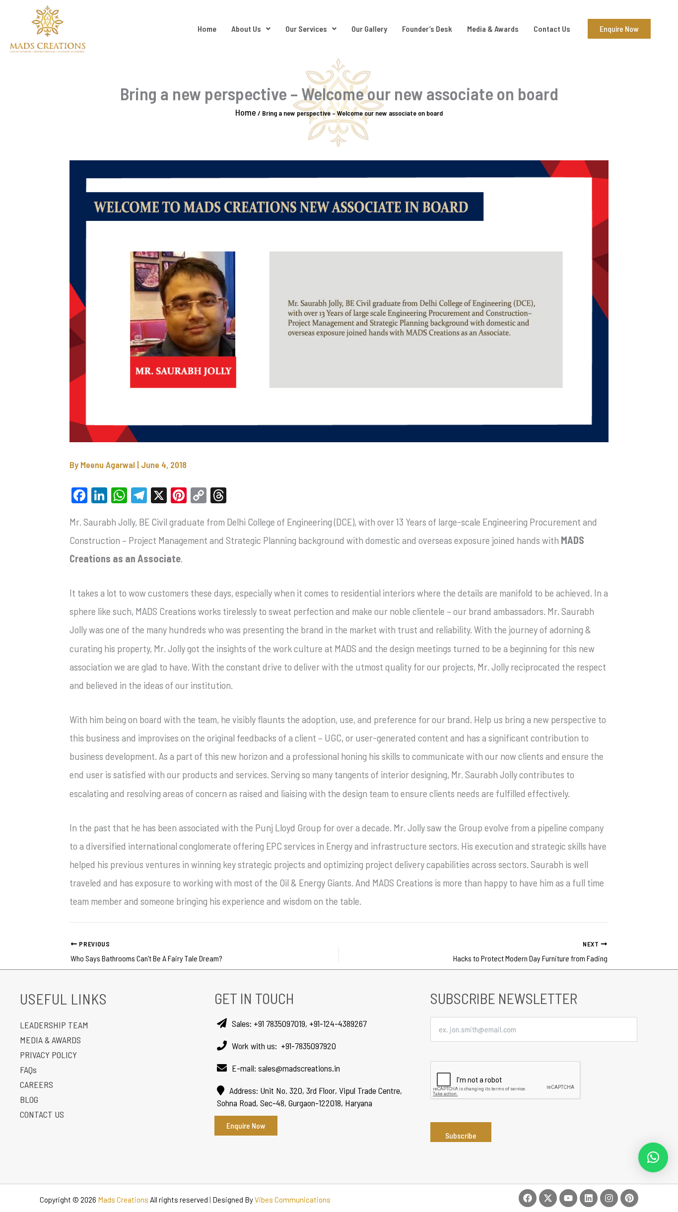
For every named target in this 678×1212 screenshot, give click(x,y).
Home (207, 28)
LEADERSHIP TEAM (54, 1024)
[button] (653, 1157)
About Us (246, 28)
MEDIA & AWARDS (50, 1039)
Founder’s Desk (427, 28)
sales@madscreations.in (299, 1068)
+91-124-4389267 (338, 1023)
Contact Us (552, 28)
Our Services (306, 28)
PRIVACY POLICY (48, 1054)
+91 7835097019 (279, 1023)
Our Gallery (369, 28)
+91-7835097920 (308, 1045)
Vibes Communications (293, 1199)
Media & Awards (493, 28)
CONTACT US (42, 1114)
